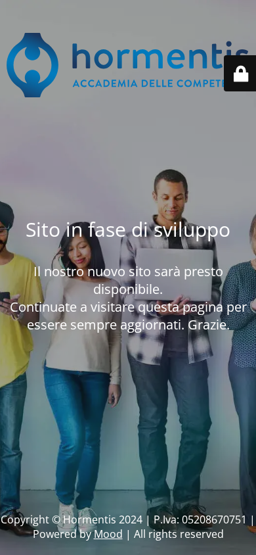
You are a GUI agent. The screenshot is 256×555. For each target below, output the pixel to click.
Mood (108, 534)
